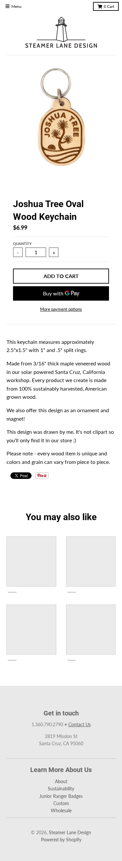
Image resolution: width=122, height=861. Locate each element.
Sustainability (61, 788)
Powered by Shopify (61, 839)
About (61, 781)
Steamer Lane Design (70, 832)
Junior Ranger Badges (61, 796)
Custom (61, 803)
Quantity (22, 243)
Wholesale (61, 810)
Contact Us (79, 724)
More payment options (61, 309)
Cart (109, 6)
